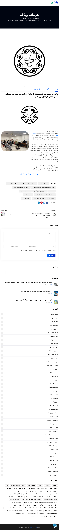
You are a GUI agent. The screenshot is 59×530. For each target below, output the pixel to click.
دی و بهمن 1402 (29, 373)
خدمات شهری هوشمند (52, 496)
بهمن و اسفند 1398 (29, 446)
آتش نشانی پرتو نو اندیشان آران (27, 183)
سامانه (27, 496)
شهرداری (35, 505)
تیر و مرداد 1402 (29, 391)
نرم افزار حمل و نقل (30, 510)
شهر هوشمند (28, 505)
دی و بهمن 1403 (29, 340)
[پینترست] (41, 203)
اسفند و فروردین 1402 (29, 365)
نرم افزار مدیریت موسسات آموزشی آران (15, 510)
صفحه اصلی (36, 18)
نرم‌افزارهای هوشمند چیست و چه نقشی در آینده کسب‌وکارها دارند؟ (36, 291)
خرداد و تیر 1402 (29, 395)
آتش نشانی (47, 485)
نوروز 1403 (9, 214)
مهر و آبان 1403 (29, 347)
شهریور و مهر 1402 (29, 387)
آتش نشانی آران (43, 183)
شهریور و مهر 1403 (29, 351)
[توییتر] (44, 203)
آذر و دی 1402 (29, 376)
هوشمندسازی (26, 198)
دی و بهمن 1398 (29, 449)
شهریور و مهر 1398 (29, 464)
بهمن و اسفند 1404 (29, 314)
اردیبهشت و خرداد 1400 (29, 431)
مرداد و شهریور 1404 (29, 332)
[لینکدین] (39, 203)
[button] (13, 149)
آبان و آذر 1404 (29, 325)
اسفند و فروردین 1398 (29, 442)
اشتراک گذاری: (52, 203)
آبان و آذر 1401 (29, 402)
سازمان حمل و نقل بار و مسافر (37, 496)
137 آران (55, 485)
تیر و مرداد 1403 (29, 358)
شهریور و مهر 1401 (29, 409)
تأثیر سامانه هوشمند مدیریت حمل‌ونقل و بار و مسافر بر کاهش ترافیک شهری (34, 300)
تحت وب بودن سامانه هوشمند (21, 187)
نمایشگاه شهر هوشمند (52, 513)
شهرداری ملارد (28, 195)
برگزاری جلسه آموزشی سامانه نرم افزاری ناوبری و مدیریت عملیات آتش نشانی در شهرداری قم (41, 215)
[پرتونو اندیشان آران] (53, 3)
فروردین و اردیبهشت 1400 (29, 435)
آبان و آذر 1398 (29, 457)
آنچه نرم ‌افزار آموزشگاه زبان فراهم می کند (38, 488)
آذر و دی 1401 (29, 398)
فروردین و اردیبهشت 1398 (29, 475)
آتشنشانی (40, 485)
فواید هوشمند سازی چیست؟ (50, 508)
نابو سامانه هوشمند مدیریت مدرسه (12, 508)
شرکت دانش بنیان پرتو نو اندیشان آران (45, 195)
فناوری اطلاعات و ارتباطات (16, 505)
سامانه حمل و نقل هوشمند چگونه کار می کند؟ (31, 499)
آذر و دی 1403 (29, 343)
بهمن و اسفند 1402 (29, 369)
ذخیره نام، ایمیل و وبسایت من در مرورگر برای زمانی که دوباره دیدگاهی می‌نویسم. (37, 250)
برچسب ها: (53, 183)
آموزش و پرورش (53, 488)
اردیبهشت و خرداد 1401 (29, 420)
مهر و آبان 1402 (29, 384)
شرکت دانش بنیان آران (16, 502)
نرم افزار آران (39, 510)
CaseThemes (33, 527)
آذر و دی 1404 (29, 322)
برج (41, 491)
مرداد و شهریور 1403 (29, 354)
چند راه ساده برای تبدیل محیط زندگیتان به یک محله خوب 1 (44, 516)
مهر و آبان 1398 (29, 460)
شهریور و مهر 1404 (29, 329)
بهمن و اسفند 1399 (29, 438)
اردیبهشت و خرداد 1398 (29, 471)
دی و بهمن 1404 (29, 318)
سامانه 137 (20, 496)
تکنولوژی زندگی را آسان (39, 191)
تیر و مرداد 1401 (29, 416)
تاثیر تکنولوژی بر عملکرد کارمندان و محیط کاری (43, 187)
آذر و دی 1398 (29, 453)
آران (7, 485)
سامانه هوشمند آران (14, 499)
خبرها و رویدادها (27, 18)
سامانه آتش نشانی (11, 496)
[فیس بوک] (47, 203)
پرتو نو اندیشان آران (20, 513)
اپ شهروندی (8, 488)
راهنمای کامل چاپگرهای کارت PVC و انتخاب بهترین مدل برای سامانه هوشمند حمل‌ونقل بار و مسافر (28, 282)
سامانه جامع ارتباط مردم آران (50, 499)
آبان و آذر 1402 (29, 380)
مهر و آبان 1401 (29, 406)
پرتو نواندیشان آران (31, 513)
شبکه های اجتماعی (25, 191)
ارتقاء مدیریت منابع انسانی (20, 488)
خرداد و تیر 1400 (29, 427)
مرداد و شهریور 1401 (29, 413)
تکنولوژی (52, 191)
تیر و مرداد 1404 (29, 336)
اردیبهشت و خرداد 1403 (29, 362)
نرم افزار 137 (47, 510)
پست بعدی (4, 210)
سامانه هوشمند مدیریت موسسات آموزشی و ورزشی (46, 502)
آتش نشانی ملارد (12, 183)
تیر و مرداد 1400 (29, 424)
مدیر (43, 89)
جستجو (55, 267)
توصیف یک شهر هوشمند (35, 494)
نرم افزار (55, 510)
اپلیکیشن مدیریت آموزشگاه (51, 491)
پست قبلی (53, 210)
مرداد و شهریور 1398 (29, 468)
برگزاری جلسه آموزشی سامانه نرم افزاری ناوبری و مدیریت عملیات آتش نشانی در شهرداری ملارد (31, 95)
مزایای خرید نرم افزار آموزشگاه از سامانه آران (44, 198)
